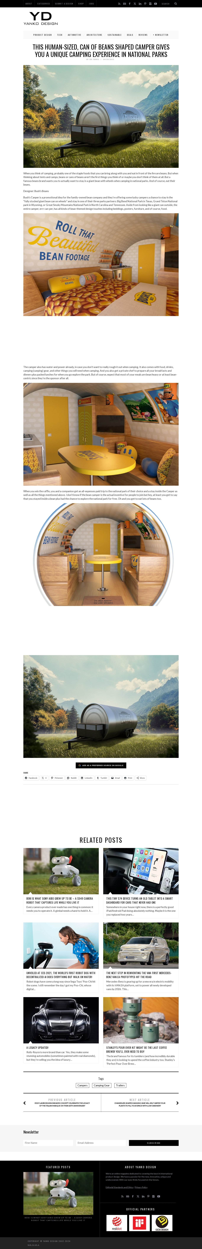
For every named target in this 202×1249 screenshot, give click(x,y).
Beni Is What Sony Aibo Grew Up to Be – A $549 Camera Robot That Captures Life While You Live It (59, 900)
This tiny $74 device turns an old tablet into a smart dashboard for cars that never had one (139, 900)
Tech (59, 34)
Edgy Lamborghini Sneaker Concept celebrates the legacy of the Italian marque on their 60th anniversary (62, 1102)
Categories (43, 3)
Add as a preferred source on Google (102, 765)
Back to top (33, 1245)
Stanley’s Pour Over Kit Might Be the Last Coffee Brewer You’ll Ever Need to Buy (136, 1049)
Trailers (120, 1085)
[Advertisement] (125, 18)
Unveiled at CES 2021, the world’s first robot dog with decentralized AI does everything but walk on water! (60, 975)
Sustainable (115, 34)
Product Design (42, 34)
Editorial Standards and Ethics (119, 1187)
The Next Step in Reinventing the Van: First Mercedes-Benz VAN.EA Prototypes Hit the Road (139, 975)
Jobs (91, 3)
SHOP (81, 3)
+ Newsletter (161, 34)
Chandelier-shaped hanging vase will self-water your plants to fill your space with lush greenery (139, 1102)
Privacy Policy (141, 1187)
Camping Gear (102, 1085)
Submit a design (64, 3)
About (29, 3)
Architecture (94, 34)
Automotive (74, 34)
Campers (82, 1085)
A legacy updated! (37, 1047)
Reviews (143, 34)
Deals (130, 34)
